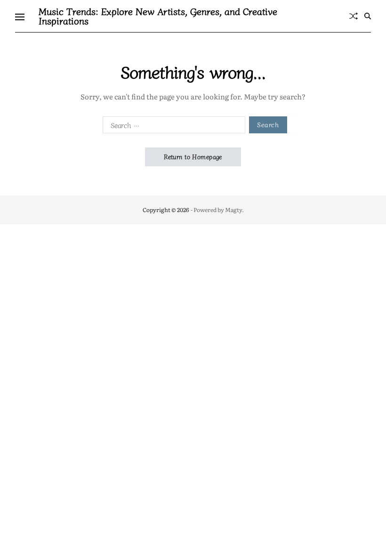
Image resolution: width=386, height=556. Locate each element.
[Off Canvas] (19, 17)
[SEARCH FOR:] (172, 126)
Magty (233, 209)
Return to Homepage (193, 156)
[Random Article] (353, 16)
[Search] (367, 16)
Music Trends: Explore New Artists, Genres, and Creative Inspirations (158, 16)
